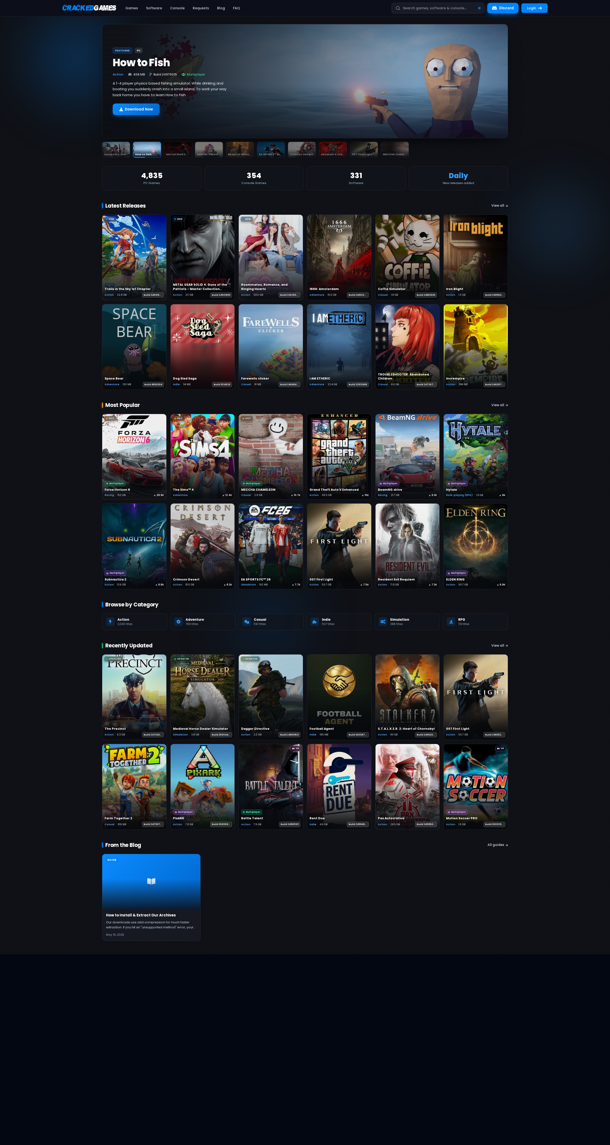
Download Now (139, 111)
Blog (221, 8)
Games (131, 8)
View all (497, 205)
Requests (201, 8)
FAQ (236, 8)
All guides (496, 845)
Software (154, 8)
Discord (506, 7)
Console (177, 8)
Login (531, 8)
